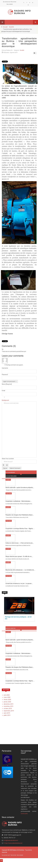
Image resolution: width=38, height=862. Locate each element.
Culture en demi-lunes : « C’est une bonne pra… (20, 543)
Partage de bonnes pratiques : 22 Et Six (18, 618)
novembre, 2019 (8, 706)
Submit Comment (15, 468)
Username (5, 368)
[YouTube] (32, 2)
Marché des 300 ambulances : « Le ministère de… (20, 570)
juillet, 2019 (7, 715)
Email (3, 390)
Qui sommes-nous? (7, 1)
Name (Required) (7, 384)
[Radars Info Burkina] (19, 12)
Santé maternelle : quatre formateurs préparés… (20, 487)
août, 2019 (7, 713)
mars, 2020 (7, 697)
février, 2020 (7, 699)
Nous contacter (10, 4)
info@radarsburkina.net (11, 840)
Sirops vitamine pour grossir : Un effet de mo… (19, 556)
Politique (8, 493)
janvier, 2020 (7, 702)
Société (11, 27)
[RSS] (24, 2)
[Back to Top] (1, 860)
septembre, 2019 (9, 711)
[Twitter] (29, 2)
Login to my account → (10, 381)
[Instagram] (28, 4)
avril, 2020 (7, 695)
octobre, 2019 (8, 708)
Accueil (5, 27)
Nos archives (13, 1)
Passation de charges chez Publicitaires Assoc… (20, 515)
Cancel (5, 468)
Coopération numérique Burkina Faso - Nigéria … (20, 528)
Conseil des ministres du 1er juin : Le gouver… (19, 583)
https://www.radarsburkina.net (13, 843)
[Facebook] (27, 2)
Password (5, 374)
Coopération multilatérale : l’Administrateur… (19, 501)
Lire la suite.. (24, 813)
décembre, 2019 (8, 704)
